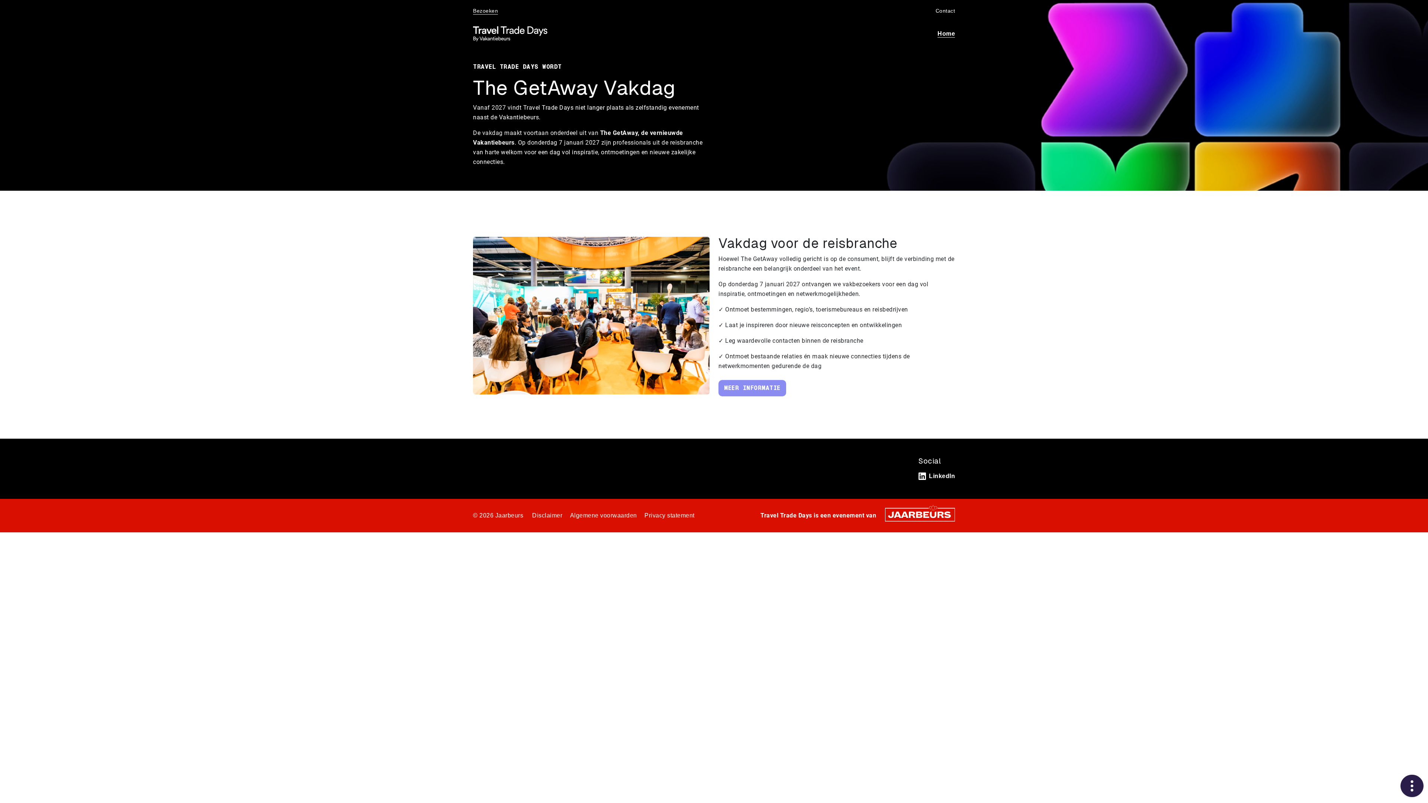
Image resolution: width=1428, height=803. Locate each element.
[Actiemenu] (1412, 786)
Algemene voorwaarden (603, 515)
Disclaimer (547, 515)
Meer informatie (752, 387)
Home (946, 33)
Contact (945, 11)
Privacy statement (669, 515)
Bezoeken (485, 11)
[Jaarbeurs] (920, 514)
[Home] (510, 34)
